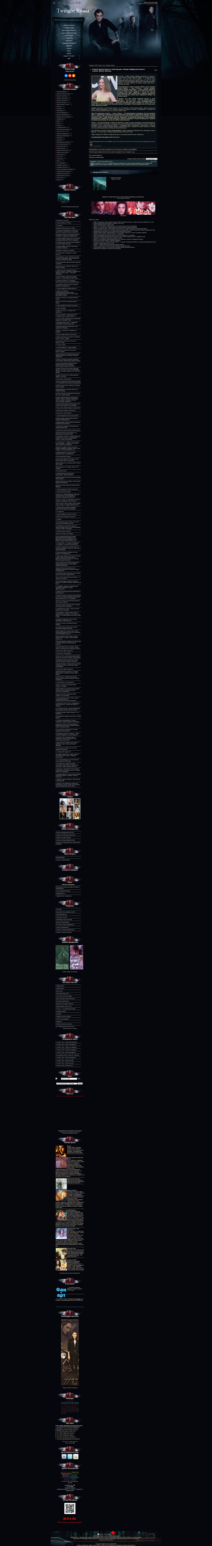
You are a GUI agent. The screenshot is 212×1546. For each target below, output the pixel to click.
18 (70, 1409)
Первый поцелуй (61, 1011)
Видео (58, 121)
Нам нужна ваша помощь (63, 456)
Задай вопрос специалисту (64, 896)
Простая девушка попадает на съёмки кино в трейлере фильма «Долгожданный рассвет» (68, 643)
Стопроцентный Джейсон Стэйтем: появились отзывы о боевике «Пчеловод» (67, 721)
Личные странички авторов (64, 932)
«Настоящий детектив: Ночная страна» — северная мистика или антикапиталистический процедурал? (68, 699)
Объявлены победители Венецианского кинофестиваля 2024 (67, 427)
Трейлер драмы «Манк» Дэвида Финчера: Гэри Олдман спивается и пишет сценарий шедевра (119, 232)
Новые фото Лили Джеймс (63, 653)
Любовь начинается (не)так (64, 1024)
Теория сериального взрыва (65, 169)
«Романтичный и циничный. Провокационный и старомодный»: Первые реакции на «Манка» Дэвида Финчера (124, 230)
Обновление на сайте (62, 220)
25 (70, 1411)
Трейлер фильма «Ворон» (63, 531)
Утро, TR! (59, 156)
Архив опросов (73, 1441)
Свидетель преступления (63, 1016)
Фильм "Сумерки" (62, 95)
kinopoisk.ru (116, 137)
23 (64, 1411)
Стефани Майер (61, 91)
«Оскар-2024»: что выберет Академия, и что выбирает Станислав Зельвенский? (67, 543)
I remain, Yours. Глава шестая (64, 1065)
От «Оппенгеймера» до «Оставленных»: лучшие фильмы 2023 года (67, 760)
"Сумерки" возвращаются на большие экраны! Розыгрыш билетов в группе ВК (67, 231)
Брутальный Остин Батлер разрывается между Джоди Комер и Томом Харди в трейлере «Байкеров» (67, 564)
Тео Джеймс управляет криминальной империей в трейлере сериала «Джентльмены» (67, 588)
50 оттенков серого (62, 144)
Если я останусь (61, 146)
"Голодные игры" (61, 127)
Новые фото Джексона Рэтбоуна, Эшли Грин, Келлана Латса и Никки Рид (67, 459)
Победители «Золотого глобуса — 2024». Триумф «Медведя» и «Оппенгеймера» (68, 734)
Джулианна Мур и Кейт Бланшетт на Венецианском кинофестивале (66, 433)
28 (77, 1411)
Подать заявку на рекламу (69, 971)
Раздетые (59, 1021)
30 (64, 1413)
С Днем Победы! (61, 308)
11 (70, 1407)
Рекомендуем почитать (63, 171)
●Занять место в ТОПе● (70, 1028)
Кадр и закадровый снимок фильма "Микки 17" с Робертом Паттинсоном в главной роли (68, 382)
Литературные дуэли (63, 175)
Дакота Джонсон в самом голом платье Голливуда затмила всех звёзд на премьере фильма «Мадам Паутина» (68, 632)
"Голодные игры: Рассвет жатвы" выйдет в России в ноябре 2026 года (68, 243)
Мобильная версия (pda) (106, 1540)
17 (67, 1409)
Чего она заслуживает (62, 1019)
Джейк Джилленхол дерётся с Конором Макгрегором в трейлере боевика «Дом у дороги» (67, 673)
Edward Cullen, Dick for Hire (64, 1006)
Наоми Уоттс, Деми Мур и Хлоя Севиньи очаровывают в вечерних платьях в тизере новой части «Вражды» (68, 770)
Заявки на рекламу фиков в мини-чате (70, 1132)
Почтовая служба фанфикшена (65, 924)
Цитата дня (60, 158)
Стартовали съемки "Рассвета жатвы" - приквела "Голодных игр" (67, 285)
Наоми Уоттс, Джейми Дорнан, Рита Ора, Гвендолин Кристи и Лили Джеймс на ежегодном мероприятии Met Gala (67, 496)
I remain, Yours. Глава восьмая (65, 1060)
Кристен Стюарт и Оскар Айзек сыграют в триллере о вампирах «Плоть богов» (68, 500)
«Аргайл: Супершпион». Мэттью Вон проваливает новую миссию (66, 619)
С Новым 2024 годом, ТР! (63, 751)
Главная (140, 3)
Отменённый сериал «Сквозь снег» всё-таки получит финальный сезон (67, 522)
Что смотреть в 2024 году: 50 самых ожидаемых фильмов (66, 748)
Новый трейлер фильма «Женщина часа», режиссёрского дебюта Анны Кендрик (68, 404)
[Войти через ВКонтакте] (66, 75)
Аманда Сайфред (143, 141)
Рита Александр (135, 141)
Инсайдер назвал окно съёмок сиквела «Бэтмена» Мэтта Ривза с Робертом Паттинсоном (67, 756)
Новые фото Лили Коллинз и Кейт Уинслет (68, 430)
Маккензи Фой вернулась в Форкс (65, 228)
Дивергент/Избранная (63, 135)
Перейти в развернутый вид (69, 1133)
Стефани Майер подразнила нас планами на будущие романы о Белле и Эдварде (68, 239)
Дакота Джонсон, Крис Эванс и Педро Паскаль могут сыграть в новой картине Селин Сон (67, 638)
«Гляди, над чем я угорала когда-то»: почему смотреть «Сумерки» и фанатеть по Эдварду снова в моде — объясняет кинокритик (68, 272)
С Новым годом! (61, 344)
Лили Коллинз (127, 141)
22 (62, 1411)
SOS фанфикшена (61, 914)
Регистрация (146, 3)
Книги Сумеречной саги (63, 93)
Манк (91, 142)
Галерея (59, 108)
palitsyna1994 (70, 1490)
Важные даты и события (63, 116)
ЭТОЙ (69, 1290)
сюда (133, 152)
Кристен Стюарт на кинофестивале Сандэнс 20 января (66, 685)
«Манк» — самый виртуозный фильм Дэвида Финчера (108, 244)
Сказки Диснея (61, 148)
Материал (109, 161)
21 (77, 1409)
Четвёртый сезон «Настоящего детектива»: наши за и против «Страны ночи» (68, 573)
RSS (156, 3)
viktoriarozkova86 (62, 1489)
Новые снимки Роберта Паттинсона (66, 334)
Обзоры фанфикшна (62, 114)
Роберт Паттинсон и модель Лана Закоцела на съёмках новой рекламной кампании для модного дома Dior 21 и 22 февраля (68, 597)
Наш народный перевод (63, 891)
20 (75, 1409)
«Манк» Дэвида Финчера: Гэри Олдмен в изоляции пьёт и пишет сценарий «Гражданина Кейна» (120, 228)
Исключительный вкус (62, 1001)
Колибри (58, 1014)
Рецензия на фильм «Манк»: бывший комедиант (107, 240)
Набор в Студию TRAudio (63, 837)
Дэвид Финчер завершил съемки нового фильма (107, 248)
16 (64, 1409)
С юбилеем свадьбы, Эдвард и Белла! (116, 178)
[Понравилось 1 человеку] (91, 145)
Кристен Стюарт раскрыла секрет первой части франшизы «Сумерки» (68, 605)
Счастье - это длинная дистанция (65, 1008)
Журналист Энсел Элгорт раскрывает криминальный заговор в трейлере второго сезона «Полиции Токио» (68, 725)
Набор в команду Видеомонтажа (65, 840)
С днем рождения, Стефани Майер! (66, 347)
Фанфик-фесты (60, 893)
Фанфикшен (60, 110)
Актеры (59, 106)
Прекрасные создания (63, 129)
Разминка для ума (62, 167)
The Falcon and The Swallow (64, 996)
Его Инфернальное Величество (65, 1026)
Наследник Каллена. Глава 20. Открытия (67, 1055)
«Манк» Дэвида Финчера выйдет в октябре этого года (108, 223)
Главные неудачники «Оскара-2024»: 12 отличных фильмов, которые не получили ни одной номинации (68, 548)
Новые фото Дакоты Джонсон (64, 650)
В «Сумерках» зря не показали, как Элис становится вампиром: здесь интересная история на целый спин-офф (67, 258)
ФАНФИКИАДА (60, 857)
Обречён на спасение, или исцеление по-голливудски (108, 234)
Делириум (59, 137)
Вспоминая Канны (61, 470)
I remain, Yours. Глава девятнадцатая (66, 1042)
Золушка (59, 139)
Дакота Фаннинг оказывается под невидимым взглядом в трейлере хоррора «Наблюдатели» (67, 569)
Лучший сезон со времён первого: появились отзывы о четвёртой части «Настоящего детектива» (66, 739)
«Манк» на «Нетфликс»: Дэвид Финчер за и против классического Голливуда (115, 226)
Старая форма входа (70, 79)
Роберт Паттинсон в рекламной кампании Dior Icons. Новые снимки (68, 394)
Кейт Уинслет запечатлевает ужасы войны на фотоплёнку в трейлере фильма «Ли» (68, 504)
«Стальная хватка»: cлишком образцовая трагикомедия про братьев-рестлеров (68, 709)
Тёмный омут (60, 988)
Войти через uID (70, 71)
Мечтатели (59, 991)
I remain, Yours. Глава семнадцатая (66, 1044)
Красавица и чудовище (63, 142)
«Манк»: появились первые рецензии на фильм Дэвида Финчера (111, 246)
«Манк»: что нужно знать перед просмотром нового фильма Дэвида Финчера (115, 227)
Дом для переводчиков (62, 922)
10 (67, 1407)
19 (72, 1409)
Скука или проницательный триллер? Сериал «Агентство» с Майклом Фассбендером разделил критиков (66, 365)
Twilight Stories (60, 986)
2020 (96, 65)
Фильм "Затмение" (62, 100)
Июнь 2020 (70, 1401)
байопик (122, 141)
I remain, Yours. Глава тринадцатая (66, 1057)
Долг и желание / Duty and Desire (65, 998)
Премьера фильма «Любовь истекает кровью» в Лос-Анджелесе (67, 552)
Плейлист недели (62, 165)
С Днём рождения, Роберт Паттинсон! (67, 489)
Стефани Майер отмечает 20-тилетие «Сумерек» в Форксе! (67, 247)
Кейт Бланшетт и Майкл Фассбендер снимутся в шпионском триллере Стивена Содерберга (67, 678)
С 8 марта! (59, 225)
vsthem (114, 141)
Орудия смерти (61, 131)
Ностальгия (60, 154)
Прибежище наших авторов (64, 919)
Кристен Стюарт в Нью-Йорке (64, 533)
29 (62, 1413)
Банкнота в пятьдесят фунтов (64, 1003)
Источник (92, 141)
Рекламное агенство (62, 173)
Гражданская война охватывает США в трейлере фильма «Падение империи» (67, 660)
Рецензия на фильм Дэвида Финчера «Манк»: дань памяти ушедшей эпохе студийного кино (119, 236)
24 (67, 1411)
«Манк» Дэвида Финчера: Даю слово (103, 224)
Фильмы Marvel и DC (63, 150)
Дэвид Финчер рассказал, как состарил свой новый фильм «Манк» (112, 231)
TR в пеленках (61, 163)
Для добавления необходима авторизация (70, 1130)
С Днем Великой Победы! (63, 491)
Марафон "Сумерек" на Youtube (65, 250)
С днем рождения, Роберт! (63, 222)
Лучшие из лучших (61, 917)
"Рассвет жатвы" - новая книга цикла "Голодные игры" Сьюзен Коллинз (66, 315)
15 (62, 1409)
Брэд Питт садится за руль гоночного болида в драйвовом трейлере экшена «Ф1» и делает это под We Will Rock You (68, 448)
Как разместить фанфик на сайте (65, 912)
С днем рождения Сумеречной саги (66, 288)
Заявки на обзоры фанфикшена (65, 929)
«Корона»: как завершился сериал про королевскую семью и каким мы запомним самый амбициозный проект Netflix (68, 785)
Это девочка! (60, 511)
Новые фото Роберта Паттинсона (65, 410)
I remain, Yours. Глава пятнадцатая (66, 1052)
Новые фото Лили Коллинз (63, 379)
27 (75, 1411)
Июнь (100, 65)
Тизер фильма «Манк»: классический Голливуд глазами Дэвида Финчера (113, 247)
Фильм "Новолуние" (62, 97)
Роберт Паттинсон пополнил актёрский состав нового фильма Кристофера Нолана (68, 360)
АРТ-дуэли (60, 177)
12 (72, 1407)
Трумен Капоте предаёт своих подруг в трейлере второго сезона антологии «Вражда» (67, 744)
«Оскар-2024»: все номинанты (65, 682)
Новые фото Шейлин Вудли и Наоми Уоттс (68, 407)
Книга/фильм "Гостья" (63, 104)
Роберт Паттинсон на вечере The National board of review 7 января (68, 337)
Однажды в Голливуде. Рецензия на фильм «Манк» (107, 238)
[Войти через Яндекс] (70, 75)
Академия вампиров (62, 133)
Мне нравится (97, 146)
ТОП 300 (58, 909)
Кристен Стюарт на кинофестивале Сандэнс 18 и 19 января (66, 694)
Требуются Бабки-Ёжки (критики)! (65, 835)
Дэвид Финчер (151, 141)
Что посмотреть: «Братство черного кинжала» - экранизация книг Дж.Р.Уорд (66, 277)
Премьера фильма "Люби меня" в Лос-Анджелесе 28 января (67, 327)
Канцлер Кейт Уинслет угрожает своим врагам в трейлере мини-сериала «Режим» (68, 647)
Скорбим (58, 519)
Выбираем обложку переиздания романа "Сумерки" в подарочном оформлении (67, 235)
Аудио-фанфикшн (62, 112)
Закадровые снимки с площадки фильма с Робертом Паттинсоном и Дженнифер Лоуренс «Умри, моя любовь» (68, 438)
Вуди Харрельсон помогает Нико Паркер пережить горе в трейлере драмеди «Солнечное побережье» (67, 690)
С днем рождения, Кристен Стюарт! (66, 514)
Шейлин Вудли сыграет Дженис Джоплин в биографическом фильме (68, 423)
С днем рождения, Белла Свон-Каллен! (67, 415)
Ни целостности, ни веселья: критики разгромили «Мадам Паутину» (66, 627)
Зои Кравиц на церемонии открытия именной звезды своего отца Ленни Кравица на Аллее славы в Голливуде (68, 527)
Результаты (65, 1441)
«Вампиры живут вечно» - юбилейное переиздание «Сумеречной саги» (67, 323)
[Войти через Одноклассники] (73, 75)
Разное (59, 179)
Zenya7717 (79, 1489)
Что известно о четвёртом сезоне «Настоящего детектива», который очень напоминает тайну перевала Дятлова (67, 765)
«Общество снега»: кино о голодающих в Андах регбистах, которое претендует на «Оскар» (68, 704)
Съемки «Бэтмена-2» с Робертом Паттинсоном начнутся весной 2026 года (67, 281)
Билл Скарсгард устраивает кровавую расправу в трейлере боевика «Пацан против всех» (68, 582)
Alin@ (68, 1489)
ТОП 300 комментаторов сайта (70, 206)
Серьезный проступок (62, 993)
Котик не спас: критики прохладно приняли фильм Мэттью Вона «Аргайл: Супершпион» (68, 656)
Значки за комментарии (63, 860)
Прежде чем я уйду (62, 152)
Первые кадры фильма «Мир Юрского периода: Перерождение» (67, 419)
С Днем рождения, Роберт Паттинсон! (67, 305)
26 (72, 1411)
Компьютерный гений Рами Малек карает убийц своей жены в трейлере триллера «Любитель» (68, 355)
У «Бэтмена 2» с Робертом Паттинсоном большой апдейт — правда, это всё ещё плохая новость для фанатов (67, 443)
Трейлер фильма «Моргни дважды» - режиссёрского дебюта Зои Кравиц (66, 508)
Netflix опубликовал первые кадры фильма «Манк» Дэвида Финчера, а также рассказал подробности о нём (123, 222)
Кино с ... (59, 160)
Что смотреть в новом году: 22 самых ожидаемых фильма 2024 (67, 730)
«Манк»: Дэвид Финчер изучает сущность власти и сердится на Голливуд (114, 235)
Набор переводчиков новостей (65, 832)
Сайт (58, 123)
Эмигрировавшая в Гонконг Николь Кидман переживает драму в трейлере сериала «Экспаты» (68, 775)
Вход (152, 3)
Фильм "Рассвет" (61, 102)
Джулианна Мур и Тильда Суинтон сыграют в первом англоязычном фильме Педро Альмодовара (68, 665)
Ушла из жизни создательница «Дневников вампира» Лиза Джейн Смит (68, 319)
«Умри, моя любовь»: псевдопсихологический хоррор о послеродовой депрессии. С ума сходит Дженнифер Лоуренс (67, 293)
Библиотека (60, 118)
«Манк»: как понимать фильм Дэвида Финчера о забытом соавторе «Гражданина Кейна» (118, 239)
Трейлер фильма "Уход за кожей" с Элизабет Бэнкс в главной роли (66, 453)
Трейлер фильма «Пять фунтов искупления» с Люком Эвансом (65, 474)
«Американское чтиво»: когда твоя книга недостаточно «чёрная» (67, 609)
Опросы (59, 125)
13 (75, 1407)
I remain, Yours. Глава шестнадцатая (66, 1047)
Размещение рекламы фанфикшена (70, 1273)
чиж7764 (73, 1489)
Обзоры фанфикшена (62, 927)
